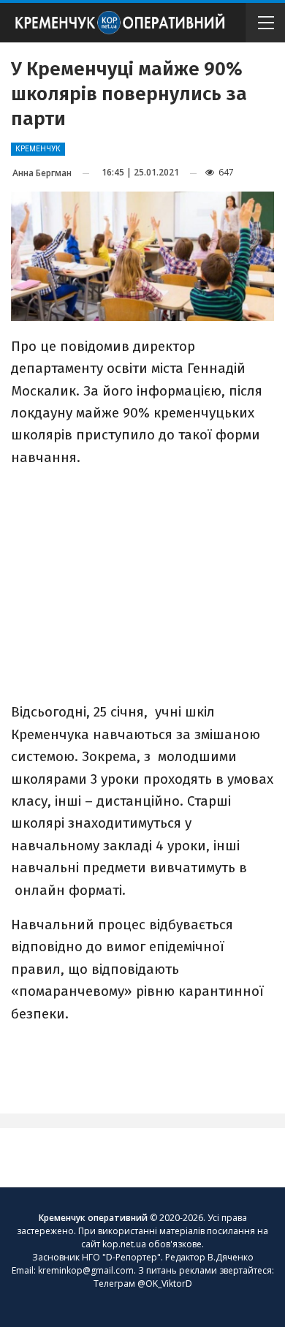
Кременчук (38, 149)
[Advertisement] (142, 583)
